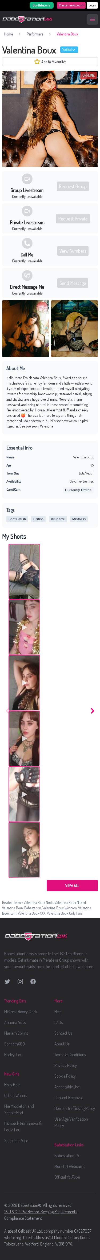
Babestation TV (66, 1155)
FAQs (58, 1022)
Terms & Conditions (70, 1054)
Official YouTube (67, 1177)
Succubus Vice (16, 1140)
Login (92, 5)
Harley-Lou (13, 1054)
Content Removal (68, 1097)
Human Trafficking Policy (74, 1108)
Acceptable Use (66, 1086)
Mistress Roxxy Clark (20, 1011)
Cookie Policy (65, 1076)
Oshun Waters (15, 1095)
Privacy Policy (65, 1065)
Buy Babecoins (41, 5)
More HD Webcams (69, 1166)
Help (58, 1011)
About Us (61, 1044)
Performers (35, 34)
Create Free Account (71, 5)
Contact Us (63, 1033)
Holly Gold (12, 1084)
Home (8, 34)
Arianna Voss (15, 1022)
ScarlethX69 (14, 1044)
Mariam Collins (16, 1033)
